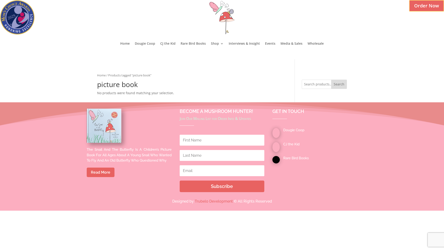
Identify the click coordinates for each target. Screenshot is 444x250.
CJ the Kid (168, 43)
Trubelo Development (214, 201)
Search (339, 84)
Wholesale (316, 43)
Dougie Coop (145, 43)
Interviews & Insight (244, 43)
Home (125, 43)
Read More (100, 172)
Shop (215, 43)
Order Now (426, 6)
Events (270, 43)
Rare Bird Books (193, 43)
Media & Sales (291, 43)
